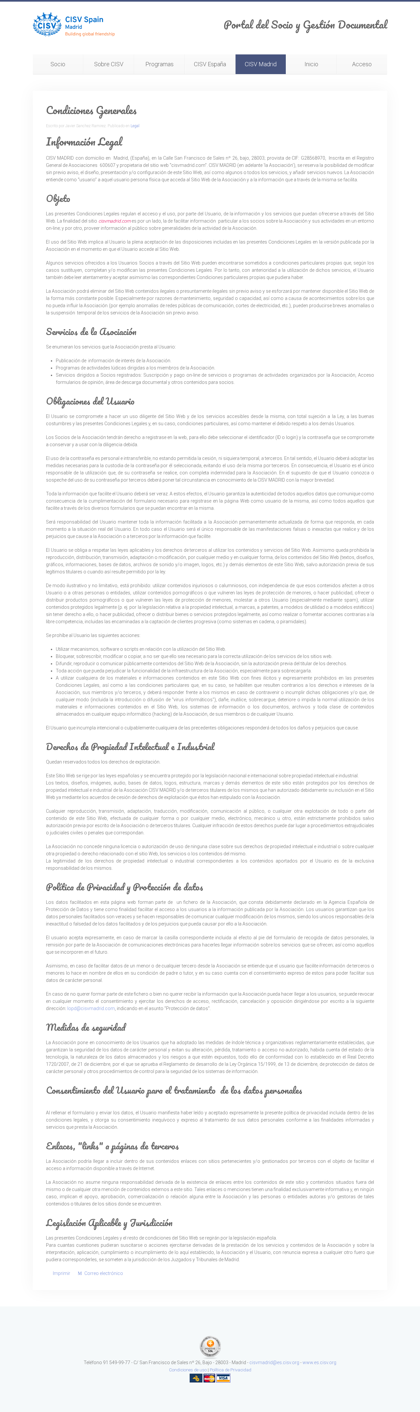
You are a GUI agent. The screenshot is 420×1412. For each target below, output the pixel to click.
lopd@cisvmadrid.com (91, 1008)
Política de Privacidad (230, 1369)
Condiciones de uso (188, 1369)
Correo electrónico (103, 1273)
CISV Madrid (261, 64)
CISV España (210, 64)
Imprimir (61, 1273)
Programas (159, 64)
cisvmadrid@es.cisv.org (274, 1362)
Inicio (311, 64)
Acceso (362, 64)
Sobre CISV (108, 64)
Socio (58, 64)
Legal (135, 126)
